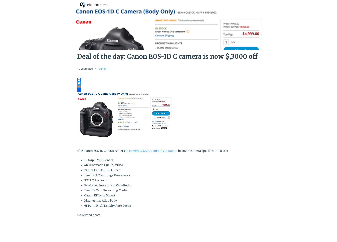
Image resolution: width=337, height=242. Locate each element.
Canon (102, 68)
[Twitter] (168, 83)
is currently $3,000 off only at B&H (150, 150)
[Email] (168, 86)
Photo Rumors (97, 5)
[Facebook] (168, 79)
